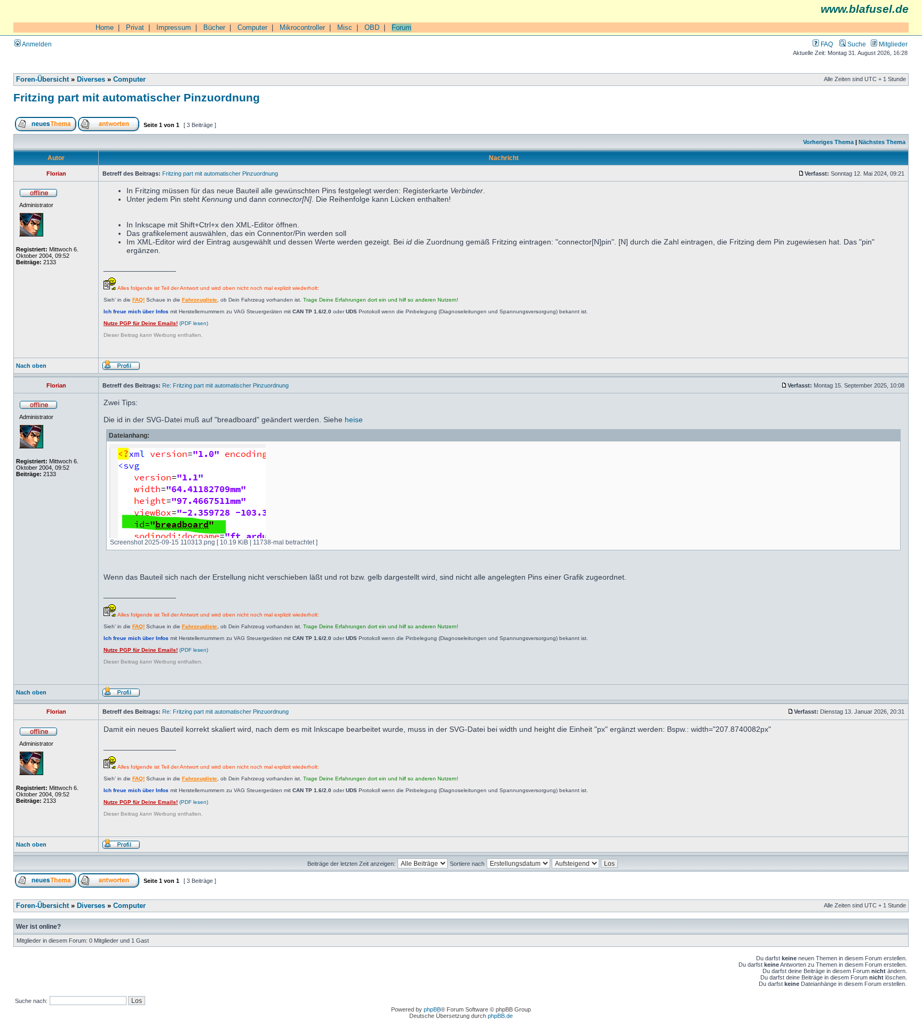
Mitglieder (892, 44)
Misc (344, 27)
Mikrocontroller (302, 27)
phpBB (432, 1009)
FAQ (826, 44)
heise (354, 419)
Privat (135, 27)
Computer (252, 27)
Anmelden (36, 44)
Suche (856, 44)
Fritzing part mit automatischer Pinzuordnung (136, 97)
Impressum (173, 27)
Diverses (91, 79)
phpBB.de (500, 1016)
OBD (371, 27)
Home (105, 27)
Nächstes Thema (882, 142)
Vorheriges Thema (828, 142)
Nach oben (31, 365)
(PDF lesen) (156, 323)
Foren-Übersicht (42, 79)
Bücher (214, 27)
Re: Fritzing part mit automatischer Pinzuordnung (225, 385)
